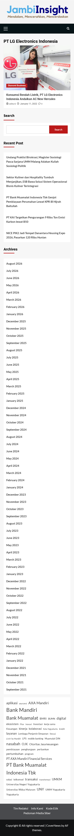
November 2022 (16, 588)
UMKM (57, 779)
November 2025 (16, 328)
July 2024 (12, 444)
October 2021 (15, 682)
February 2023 (15, 566)
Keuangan (11, 728)
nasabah (13, 743)
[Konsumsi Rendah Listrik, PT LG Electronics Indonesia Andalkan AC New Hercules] (37, 67)
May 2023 (12, 545)
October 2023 (15, 509)
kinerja (23, 728)
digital (61, 718)
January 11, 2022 (28, 104)
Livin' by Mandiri (13, 738)
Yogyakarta (12, 794)
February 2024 (15, 480)
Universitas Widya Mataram (20, 789)
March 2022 (13, 646)
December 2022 (16, 581)
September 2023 (16, 516)
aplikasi (12, 703)
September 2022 (16, 602)
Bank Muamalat (22, 717)
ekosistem (12, 724)
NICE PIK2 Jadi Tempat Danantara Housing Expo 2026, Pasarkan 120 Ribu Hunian (35, 235)
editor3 (12, 103)
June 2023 (12, 537)
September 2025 (16, 343)
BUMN (51, 718)
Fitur (22, 724)
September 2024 (16, 429)
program (29, 753)
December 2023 (16, 494)
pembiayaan (13, 749)
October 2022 (15, 595)
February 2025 (15, 393)
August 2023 (14, 523)
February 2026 (15, 306)
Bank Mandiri (21, 710)
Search (9, 115)
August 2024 (14, 436)
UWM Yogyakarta (55, 789)
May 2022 (12, 631)
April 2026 (12, 292)
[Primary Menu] (7, 28)
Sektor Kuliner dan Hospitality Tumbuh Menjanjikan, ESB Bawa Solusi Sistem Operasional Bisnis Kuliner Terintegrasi (36, 182)
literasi (53, 734)
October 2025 (15, 335)
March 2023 (13, 559)
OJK (25, 744)
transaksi (31, 779)
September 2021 (16, 689)
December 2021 (16, 667)
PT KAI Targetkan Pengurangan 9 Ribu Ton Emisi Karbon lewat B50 (35, 219)
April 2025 (12, 379)
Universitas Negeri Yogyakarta (23, 784)
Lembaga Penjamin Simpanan (33, 733)
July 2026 (12, 270)
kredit (62, 729)
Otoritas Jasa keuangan (43, 744)
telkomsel (18, 779)
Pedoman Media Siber (37, 813)
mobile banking (35, 738)
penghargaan (28, 749)
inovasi (29, 724)
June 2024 (12, 451)
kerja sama (49, 724)
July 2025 (12, 357)
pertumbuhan (14, 753)
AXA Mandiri (38, 703)
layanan (11, 733)
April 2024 (12, 465)
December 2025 (16, 321)
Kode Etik (52, 808)
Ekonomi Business (17, 85)
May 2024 (12, 458)
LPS (24, 738)
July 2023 (12, 530)
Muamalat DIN (52, 738)
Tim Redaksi (20, 808)
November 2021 (16, 675)
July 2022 (12, 617)
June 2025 (12, 364)
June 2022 (12, 624)
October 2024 (15, 422)
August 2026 (14, 263)
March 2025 (13, 386)
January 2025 (14, 400)
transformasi (44, 779)
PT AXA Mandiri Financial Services (29, 759)
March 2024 (13, 472)
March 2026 (13, 299)
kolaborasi (35, 728)
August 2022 (14, 610)
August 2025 (14, 350)
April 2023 (12, 552)
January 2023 (14, 574)
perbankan (43, 749)
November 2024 (16, 415)
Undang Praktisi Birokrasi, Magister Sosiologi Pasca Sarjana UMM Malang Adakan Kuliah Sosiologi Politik (33, 161)
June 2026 (12, 278)
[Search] (68, 28)
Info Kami (37, 808)
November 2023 (16, 501)
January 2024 (14, 487)
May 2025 (12, 371)
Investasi (38, 724)
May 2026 (12, 285)
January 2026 (14, 314)
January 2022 (14, 660)
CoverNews (53, 825)
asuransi (23, 703)
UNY (40, 789)
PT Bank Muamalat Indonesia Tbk (26, 769)
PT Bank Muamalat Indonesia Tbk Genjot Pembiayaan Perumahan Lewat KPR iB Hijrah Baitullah (33, 202)
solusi (9, 779)
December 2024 (16, 408)
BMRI (43, 718)
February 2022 (15, 653)
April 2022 (12, 639)
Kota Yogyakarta (50, 729)
